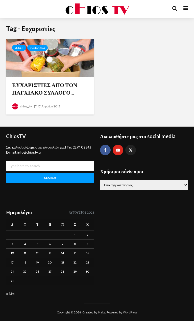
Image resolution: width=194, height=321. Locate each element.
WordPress (130, 312)
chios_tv (25, 106)
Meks (101, 312)
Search (50, 178)
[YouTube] (118, 150)
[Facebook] (105, 150)
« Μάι (10, 293)
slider (19, 47)
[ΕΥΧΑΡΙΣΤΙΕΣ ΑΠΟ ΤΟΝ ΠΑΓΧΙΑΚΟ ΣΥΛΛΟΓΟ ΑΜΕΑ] (50, 57)
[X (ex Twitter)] (130, 150)
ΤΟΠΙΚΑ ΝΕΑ (37, 47)
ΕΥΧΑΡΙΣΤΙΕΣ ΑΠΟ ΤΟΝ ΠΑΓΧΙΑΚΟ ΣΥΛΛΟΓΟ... (44, 88)
